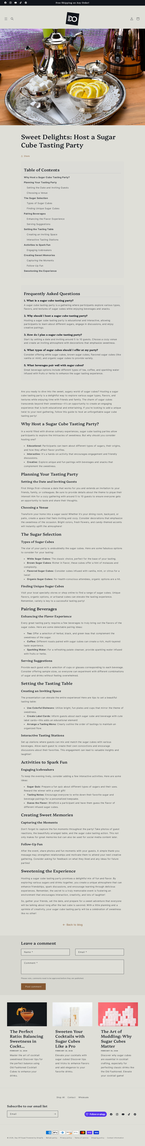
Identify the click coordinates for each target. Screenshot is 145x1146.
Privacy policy (66, 1138)
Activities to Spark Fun (37, 244)
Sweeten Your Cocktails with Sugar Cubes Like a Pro (70, 1038)
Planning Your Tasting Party (40, 182)
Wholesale (83, 1097)
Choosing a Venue (37, 192)
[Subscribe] (55, 1114)
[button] (6, 19)
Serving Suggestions (38, 224)
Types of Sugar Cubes (39, 203)
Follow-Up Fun (35, 265)
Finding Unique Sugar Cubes (43, 208)
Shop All (60, 1097)
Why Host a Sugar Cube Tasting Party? (47, 177)
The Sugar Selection (36, 198)
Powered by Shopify (34, 1138)
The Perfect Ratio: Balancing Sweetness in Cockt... (26, 1038)
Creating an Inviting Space (42, 234)
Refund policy (51, 1138)
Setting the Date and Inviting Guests (48, 187)
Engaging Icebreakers (39, 250)
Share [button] (27, 156)
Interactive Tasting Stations (42, 239)
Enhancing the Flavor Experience (46, 218)
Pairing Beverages (35, 213)
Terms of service (81, 1138)
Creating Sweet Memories (39, 255)
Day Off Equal (20, 1138)
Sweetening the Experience (40, 270)
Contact (71, 1097)
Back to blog (75, 924)
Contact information (115, 1138)
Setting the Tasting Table (39, 229)
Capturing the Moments (40, 260)
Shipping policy (97, 1138)
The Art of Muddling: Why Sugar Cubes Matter (116, 1038)
